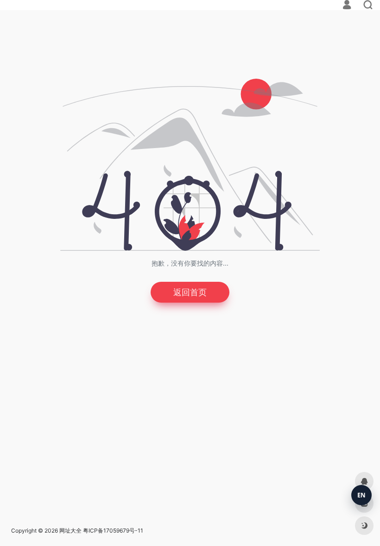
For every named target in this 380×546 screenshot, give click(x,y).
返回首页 (190, 292)
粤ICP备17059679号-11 (113, 530)
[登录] (347, 5)
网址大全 (70, 530)
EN (361, 495)
